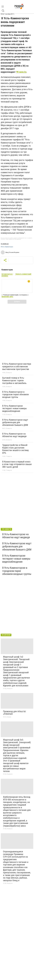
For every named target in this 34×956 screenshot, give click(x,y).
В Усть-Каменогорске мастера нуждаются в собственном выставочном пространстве (16, 366)
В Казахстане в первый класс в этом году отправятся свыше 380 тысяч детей (17, 464)
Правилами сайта (7, 296)
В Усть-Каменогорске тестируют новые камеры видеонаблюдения (14, 408)
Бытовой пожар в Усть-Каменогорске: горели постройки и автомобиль (14, 380)
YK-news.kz (21, 72)
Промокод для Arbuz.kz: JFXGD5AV (14, 712)
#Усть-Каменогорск (7, 247)
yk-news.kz (5, 244)
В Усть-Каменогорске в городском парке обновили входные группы (15, 394)
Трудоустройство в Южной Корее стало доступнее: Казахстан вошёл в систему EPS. (15, 449)
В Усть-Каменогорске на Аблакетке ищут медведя (14, 435)
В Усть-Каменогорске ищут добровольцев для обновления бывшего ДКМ (15, 422)
